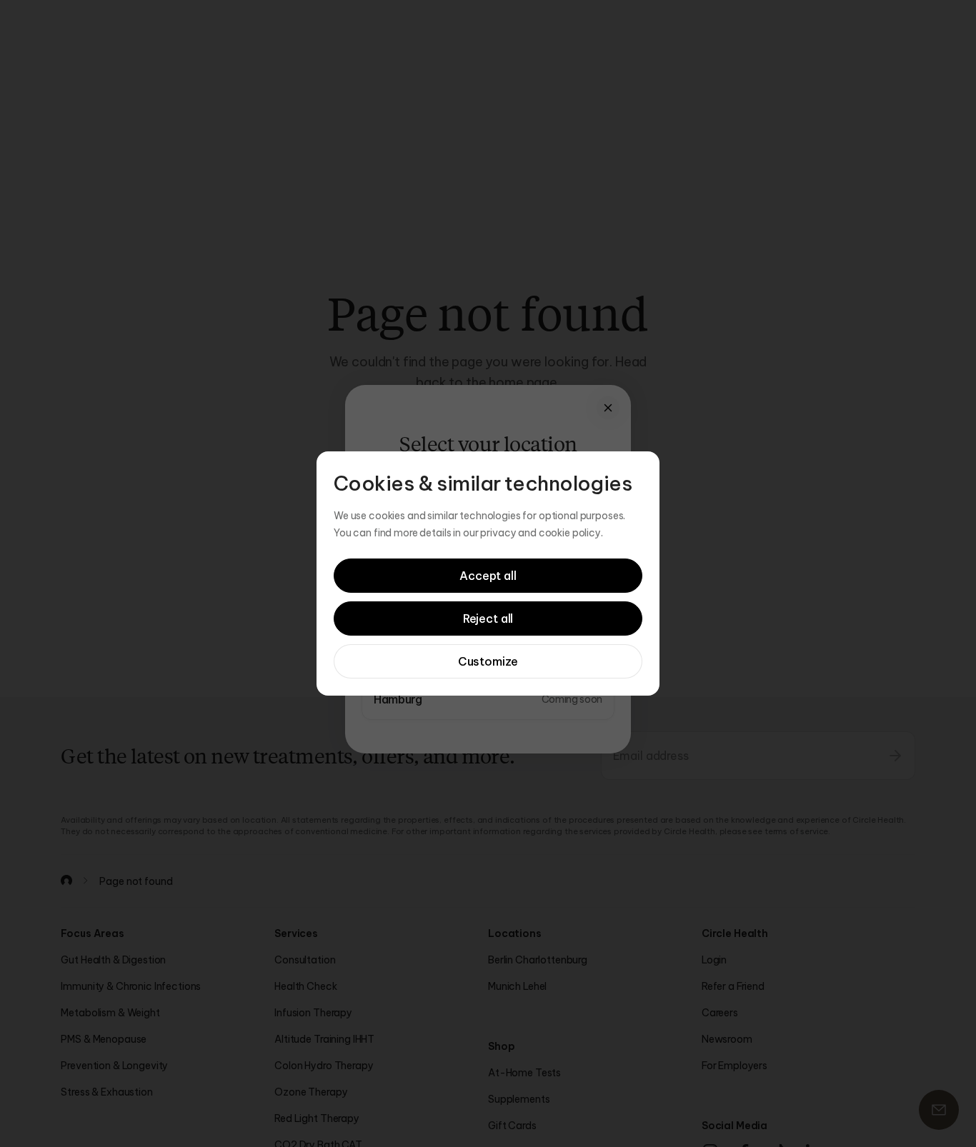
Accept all (487, 576)
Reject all (488, 618)
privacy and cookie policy (540, 532)
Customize (488, 661)
